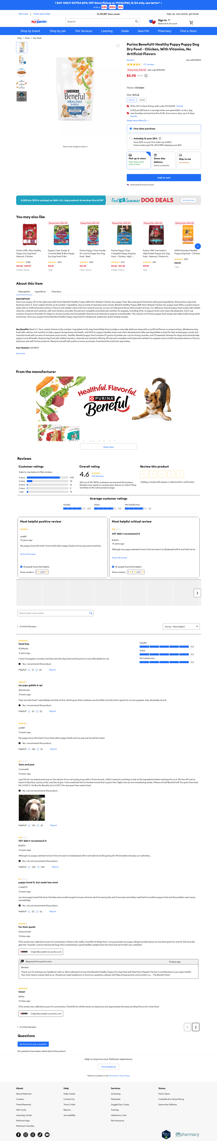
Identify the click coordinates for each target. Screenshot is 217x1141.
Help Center (69, 1093)
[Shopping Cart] (195, 23)
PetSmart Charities (25, 1126)
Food (27, 38)
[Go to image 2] (21, 59)
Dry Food (37, 38)
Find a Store (164, 1093)
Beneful (130, 60)
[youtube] (47, 1134)
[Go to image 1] (21, 47)
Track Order (69, 1104)
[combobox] (102, 21)
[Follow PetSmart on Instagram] (25, 1134)
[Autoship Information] (159, 138)
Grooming (116, 1093)
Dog (19, 38)
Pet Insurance (117, 1120)
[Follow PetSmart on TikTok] (40, 1134)
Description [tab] (24, 291)
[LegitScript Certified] (166, 1135)
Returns (67, 1110)
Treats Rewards (23, 1104)
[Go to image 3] (21, 71)
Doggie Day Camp (120, 1104)
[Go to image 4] (21, 84)
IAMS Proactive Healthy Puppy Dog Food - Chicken (187, 252)
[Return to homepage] (39, 21)
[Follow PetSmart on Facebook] (18, 1134)
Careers (20, 1099)
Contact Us (69, 1099)
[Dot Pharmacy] (187, 1134)
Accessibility (69, 1115)
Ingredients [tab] (40, 291)
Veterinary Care (118, 1115)
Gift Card (23, 14)
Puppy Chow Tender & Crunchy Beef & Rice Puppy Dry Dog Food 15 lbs (61, 253)
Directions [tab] (56, 291)
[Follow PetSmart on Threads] (32, 1134)
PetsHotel (115, 1099)
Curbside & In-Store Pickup (171, 1099)
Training (115, 1110)
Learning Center (24, 1115)
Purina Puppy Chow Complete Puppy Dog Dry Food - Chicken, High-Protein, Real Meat (123, 253)
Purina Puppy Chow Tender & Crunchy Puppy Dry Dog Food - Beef (93, 253)
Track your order (41, 14)
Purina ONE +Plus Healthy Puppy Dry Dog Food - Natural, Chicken (28, 253)
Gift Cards (21, 1110)
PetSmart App (23, 1120)
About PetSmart (23, 1093)
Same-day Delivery (167, 1104)
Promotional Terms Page (119, 1076)
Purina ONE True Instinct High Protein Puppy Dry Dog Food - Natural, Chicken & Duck (156, 253)
